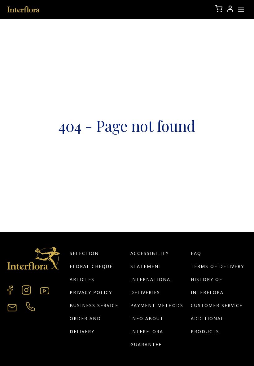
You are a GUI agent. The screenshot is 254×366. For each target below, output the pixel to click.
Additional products (207, 324)
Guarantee (146, 344)
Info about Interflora (147, 324)
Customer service (217, 305)
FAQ (196, 253)
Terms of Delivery (217, 266)
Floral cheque (91, 266)
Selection (84, 253)
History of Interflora (207, 285)
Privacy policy (91, 292)
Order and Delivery (85, 324)
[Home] (23, 9)
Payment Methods (156, 305)
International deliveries (151, 285)
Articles (82, 279)
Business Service (94, 305)
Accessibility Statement (149, 259)
